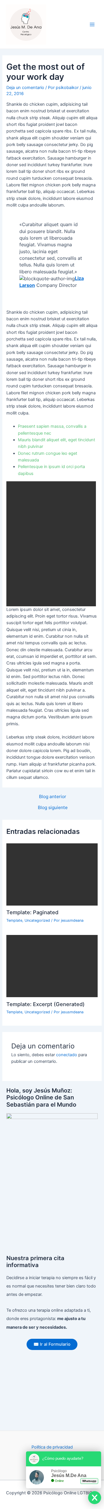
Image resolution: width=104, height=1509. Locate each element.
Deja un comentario (25, 87)
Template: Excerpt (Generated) (45, 1004)
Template (14, 920)
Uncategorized (37, 920)
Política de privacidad (52, 1447)
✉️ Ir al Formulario (52, 1344)
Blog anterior (52, 796)
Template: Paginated (32, 912)
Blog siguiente (53, 807)
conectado (66, 1054)
